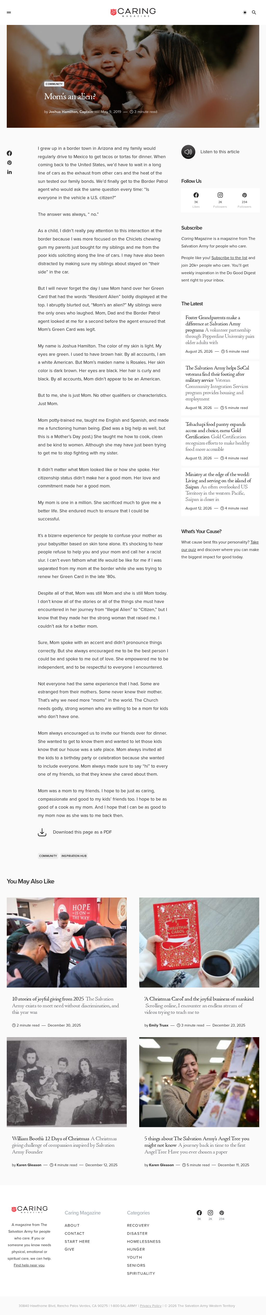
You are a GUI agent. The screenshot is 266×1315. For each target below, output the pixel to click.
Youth (134, 1257)
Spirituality (141, 1273)
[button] (9, 12)
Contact (75, 1233)
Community (54, 84)
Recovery (138, 1225)
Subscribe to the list (229, 258)
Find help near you (29, 1265)
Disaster (137, 1233)
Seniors (136, 1265)
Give (70, 1249)
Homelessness (144, 1241)
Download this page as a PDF (82, 832)
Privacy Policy (151, 1305)
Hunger (136, 1249)
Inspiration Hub (74, 856)
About (72, 1225)
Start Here (77, 1241)
